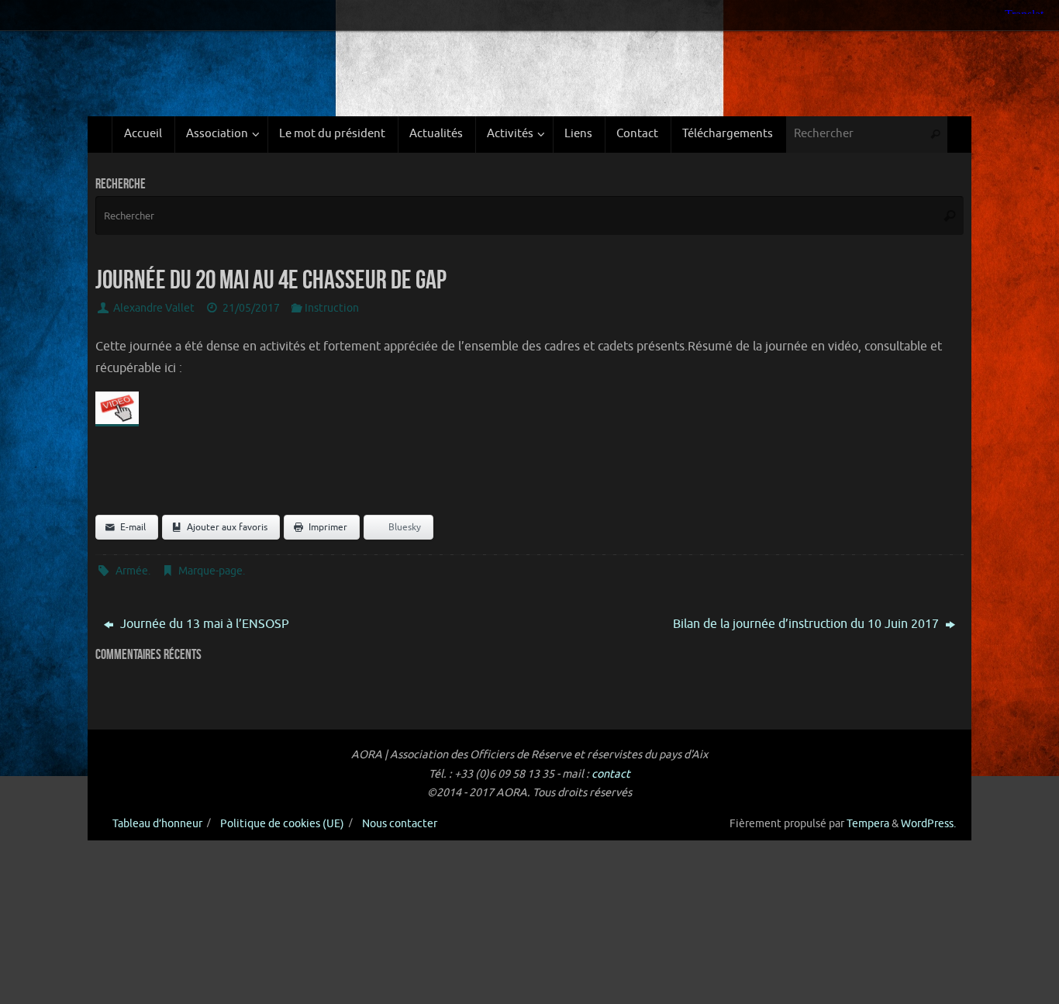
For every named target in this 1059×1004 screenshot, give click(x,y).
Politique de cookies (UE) (282, 823)
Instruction (332, 308)
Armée (132, 571)
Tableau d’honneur (157, 823)
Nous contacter (399, 823)
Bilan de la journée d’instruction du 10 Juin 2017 (807, 624)
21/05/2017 (251, 308)
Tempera (868, 823)
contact (611, 774)
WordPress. (928, 823)
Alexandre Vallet (154, 308)
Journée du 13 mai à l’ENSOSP (203, 624)
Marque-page (210, 571)
